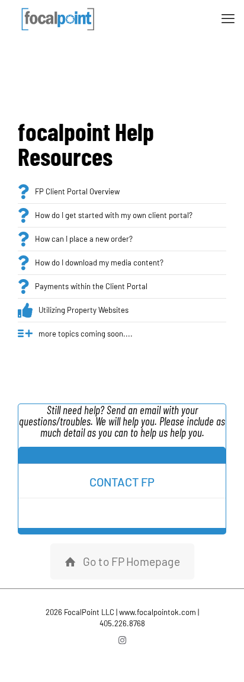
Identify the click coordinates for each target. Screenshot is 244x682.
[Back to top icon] (219, 657)
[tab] (122, 455)
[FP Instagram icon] (122, 640)
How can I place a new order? (84, 239)
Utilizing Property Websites (83, 310)
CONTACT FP (122, 482)
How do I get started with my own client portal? (113, 215)
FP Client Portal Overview (77, 191)
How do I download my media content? (99, 262)
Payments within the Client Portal (91, 286)
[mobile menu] (228, 18)
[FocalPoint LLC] (59, 18)
